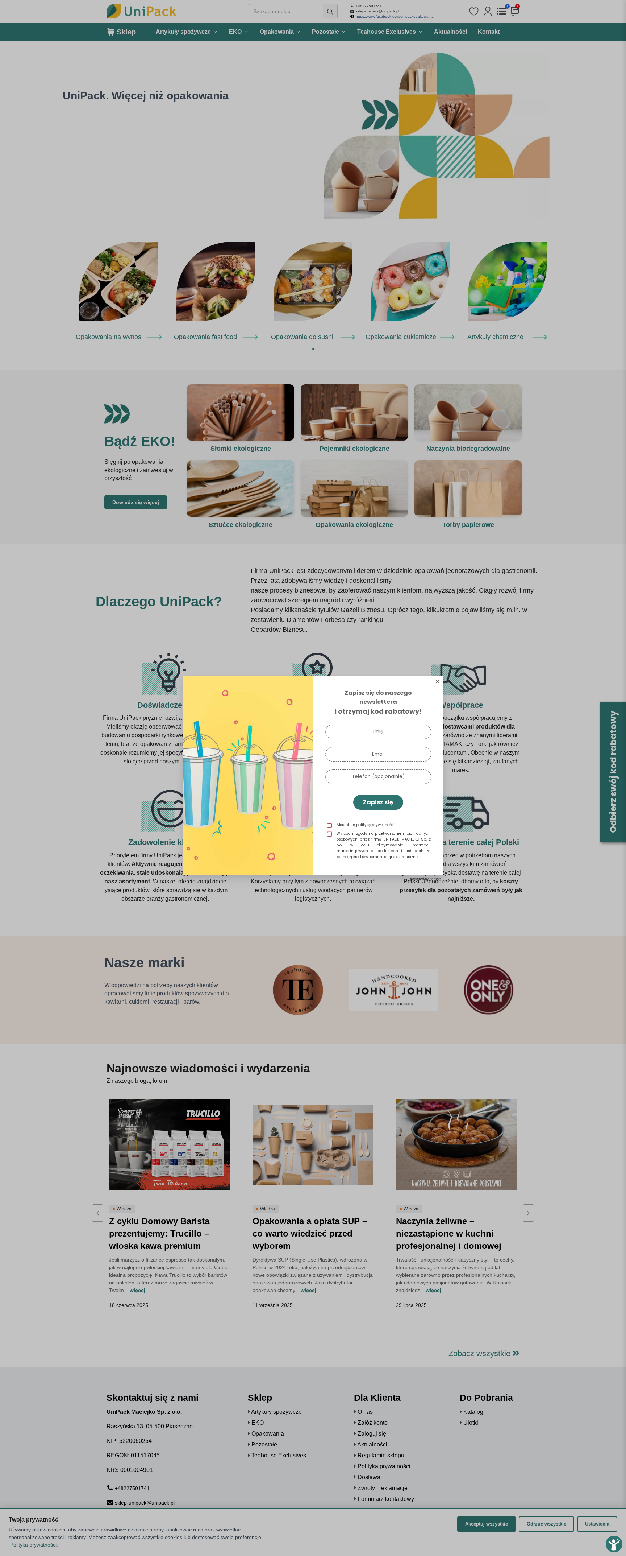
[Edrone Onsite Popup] (313, 778)
